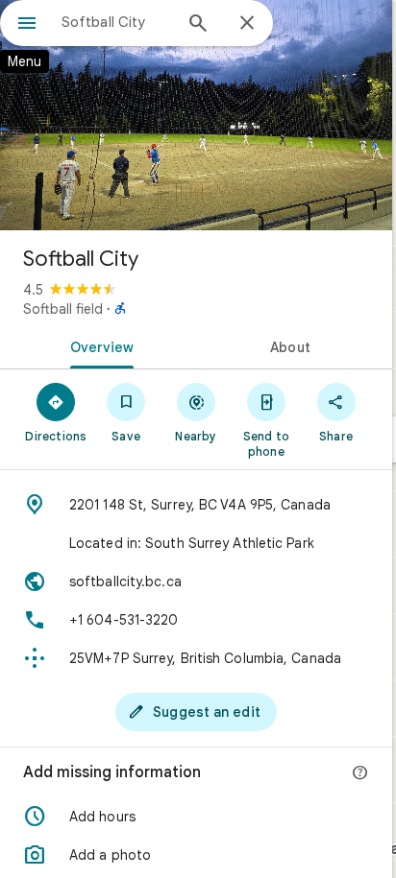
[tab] (98, 345)
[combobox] (116, 22)
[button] (196, 816)
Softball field (63, 309)
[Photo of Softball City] (196, 115)
